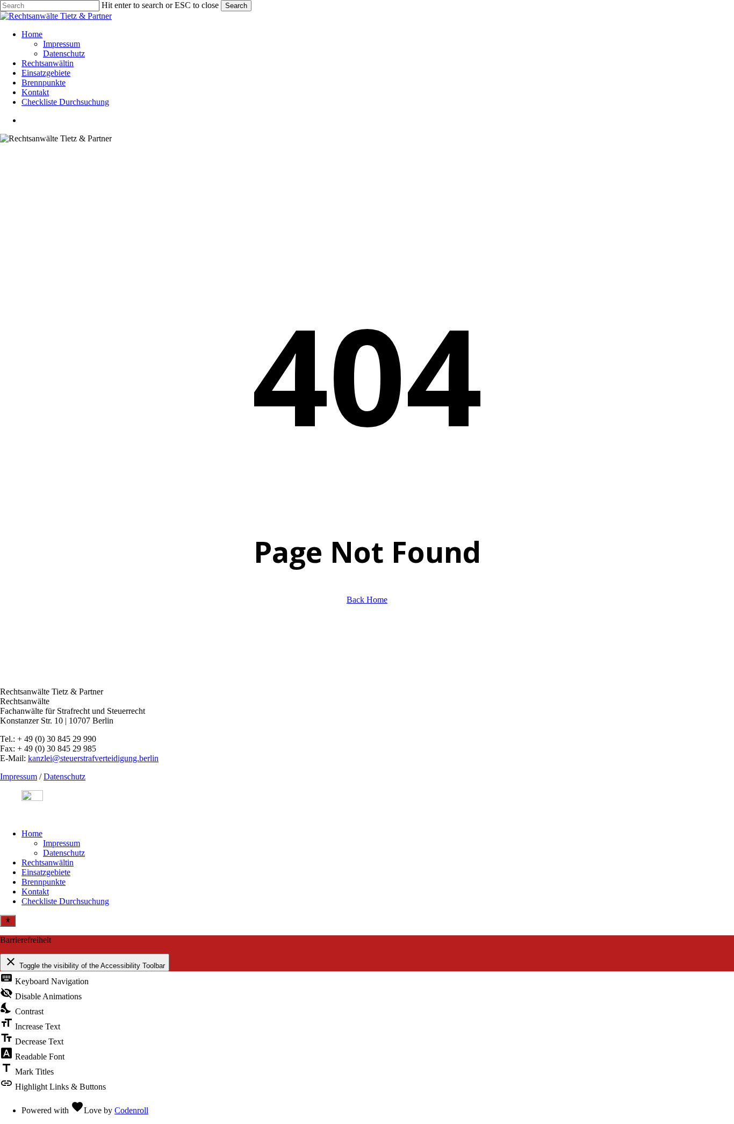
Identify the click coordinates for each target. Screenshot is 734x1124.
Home (31, 833)
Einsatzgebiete (45, 872)
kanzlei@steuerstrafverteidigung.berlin (93, 758)
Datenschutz (64, 776)
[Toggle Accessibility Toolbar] (8, 921)
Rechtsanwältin (47, 862)
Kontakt (35, 891)
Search (236, 6)
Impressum (18, 776)
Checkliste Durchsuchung (65, 901)
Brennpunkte (43, 881)
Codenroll (131, 1110)
